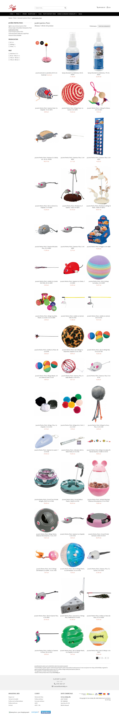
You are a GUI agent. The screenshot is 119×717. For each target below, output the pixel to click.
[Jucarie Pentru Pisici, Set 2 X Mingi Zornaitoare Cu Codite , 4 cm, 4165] (46, 555)
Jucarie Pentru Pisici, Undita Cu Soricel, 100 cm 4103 (72, 316)
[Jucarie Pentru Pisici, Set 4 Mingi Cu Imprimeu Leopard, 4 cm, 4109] (72, 336)
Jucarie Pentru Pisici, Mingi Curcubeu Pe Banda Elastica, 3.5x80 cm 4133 (98, 451)
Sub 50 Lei (12, 53)
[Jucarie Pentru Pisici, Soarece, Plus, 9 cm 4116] (99, 366)
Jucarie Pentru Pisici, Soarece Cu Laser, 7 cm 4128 (46, 451)
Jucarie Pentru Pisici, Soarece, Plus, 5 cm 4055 (98, 158)
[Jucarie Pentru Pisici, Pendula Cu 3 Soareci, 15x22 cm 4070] (72, 185)
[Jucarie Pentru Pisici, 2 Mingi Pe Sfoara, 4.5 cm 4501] (99, 94)
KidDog (12, 44)
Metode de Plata (39, 697)
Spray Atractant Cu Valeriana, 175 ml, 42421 (99, 73)
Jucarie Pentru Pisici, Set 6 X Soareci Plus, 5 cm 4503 (46, 616)
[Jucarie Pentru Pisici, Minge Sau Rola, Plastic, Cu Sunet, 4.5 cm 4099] (46, 302)
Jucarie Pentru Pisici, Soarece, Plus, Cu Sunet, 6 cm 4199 (99, 569)
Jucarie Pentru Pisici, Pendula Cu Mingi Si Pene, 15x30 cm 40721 (99, 206)
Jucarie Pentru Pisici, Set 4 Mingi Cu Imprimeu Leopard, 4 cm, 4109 (72, 350)
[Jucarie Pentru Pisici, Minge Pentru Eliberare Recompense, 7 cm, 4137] (46, 520)
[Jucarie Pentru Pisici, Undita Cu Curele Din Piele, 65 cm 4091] (46, 267)
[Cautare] (65, 7)
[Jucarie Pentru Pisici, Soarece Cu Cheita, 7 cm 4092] (72, 267)
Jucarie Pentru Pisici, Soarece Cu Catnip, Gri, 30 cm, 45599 (46, 158)
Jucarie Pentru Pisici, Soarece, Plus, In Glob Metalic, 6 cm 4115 (72, 376)
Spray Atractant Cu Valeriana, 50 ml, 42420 (72, 73)
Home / (11, 18)
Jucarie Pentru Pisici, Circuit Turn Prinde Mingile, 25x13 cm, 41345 (46, 500)
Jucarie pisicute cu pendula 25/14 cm (46, 73)
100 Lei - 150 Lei (14, 57)
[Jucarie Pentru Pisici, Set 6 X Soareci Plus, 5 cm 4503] (46, 595)
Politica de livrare (13, 703)
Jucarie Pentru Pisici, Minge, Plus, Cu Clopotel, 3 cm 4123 (46, 426)
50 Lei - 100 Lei (14, 55)
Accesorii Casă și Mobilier (15, 35)
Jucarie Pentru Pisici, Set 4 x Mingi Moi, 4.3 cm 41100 (98, 350)
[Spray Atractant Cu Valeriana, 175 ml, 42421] (99, 51)
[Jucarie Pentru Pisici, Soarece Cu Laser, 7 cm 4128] (46, 441)
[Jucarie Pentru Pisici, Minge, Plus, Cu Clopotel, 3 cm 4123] (46, 404)
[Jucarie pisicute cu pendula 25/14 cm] (46, 51)
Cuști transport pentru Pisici (16, 31)
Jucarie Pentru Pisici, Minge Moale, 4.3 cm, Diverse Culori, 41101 (46, 376)
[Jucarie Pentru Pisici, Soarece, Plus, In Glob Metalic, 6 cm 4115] (72, 366)
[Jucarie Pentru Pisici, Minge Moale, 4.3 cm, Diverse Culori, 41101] (46, 366)
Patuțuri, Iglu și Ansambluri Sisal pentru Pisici (20, 28)
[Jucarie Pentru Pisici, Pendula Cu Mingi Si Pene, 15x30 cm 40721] (99, 185)
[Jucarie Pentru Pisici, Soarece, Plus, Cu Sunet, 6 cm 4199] (99, 554)
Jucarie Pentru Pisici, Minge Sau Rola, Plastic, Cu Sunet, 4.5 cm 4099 (46, 316)
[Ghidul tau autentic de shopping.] (35, 712)
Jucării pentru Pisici (13, 30)
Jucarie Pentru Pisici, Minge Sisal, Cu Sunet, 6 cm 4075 (72, 109)
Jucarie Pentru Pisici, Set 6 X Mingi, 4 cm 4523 (98, 651)
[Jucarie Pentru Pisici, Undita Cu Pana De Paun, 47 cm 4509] (99, 595)
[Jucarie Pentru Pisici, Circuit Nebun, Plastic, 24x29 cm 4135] (72, 478)
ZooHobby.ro (56, 672)
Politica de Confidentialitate (16, 701)
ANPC (36, 703)
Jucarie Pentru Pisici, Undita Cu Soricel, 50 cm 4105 (98, 316)
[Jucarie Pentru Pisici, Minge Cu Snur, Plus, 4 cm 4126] (99, 404)
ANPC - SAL (37, 705)
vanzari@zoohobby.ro (60, 686)
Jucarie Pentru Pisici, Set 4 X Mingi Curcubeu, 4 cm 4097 (99, 282)
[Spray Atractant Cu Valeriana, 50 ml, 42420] (72, 51)
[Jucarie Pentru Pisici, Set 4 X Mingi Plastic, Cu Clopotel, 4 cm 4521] (72, 636)
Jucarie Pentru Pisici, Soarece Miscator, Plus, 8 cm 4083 (46, 247)
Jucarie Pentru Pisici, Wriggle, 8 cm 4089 (98, 246)
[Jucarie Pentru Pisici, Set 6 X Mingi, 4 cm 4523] (99, 636)
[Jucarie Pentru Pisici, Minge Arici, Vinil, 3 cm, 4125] (72, 404)
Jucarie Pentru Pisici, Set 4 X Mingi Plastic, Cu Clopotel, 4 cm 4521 (72, 651)
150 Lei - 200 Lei (14, 60)
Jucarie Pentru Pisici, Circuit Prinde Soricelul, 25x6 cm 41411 (99, 535)
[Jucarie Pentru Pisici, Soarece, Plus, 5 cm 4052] (72, 136)
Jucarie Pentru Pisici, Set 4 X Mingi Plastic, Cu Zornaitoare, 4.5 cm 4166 (72, 569)
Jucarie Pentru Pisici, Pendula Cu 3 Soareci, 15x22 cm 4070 (73, 206)
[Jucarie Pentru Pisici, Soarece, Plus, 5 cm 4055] (99, 136)
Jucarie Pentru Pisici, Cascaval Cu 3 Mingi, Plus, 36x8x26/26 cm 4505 (72, 616)
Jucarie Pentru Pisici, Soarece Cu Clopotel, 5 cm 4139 (72, 535)
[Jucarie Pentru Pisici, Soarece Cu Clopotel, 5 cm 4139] (72, 520)
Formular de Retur (39, 701)
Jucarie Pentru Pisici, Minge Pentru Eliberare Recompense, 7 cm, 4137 (46, 535)
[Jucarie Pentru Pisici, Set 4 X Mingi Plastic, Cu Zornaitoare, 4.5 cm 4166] (72, 555)
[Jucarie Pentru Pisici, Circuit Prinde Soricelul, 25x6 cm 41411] (99, 520)
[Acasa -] (17, 8)
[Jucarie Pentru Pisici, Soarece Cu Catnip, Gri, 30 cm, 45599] (46, 136)
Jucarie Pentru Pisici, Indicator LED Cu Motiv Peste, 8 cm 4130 (73, 451)
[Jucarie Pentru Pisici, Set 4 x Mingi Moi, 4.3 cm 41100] (99, 336)
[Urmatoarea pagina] (108, 658)
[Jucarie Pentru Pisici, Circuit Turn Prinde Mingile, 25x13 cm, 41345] (46, 478)
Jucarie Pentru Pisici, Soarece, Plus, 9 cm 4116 (98, 376)
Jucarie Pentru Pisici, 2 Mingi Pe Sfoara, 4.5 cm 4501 (98, 109)
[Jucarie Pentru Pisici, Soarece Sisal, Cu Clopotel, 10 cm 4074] (46, 93)
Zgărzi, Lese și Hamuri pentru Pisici (17, 26)
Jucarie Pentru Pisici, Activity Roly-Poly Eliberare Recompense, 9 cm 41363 (99, 500)
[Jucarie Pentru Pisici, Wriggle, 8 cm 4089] (99, 229)
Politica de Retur (39, 699)
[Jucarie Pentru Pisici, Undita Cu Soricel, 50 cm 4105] (99, 302)
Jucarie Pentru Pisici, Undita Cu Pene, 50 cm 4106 (46, 350)
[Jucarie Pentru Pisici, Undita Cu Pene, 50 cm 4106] (46, 336)
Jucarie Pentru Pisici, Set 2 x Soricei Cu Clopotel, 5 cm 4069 (46, 206)
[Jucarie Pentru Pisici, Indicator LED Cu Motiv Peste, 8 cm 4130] (72, 441)
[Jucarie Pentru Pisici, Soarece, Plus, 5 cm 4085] (72, 229)
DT (10, 42)
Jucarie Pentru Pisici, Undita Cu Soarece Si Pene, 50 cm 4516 (46, 651)
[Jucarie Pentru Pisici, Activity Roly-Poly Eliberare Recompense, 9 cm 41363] (99, 478)
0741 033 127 (60, 684)
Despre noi (11, 697)
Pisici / (15, 18)
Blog (80, 14)
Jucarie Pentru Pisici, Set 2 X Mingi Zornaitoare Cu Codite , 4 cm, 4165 (46, 569)
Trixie (11, 46)
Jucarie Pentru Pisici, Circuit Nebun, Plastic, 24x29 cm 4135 (72, 500)
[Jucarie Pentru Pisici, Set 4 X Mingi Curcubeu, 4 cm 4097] (99, 267)
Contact (11, 705)
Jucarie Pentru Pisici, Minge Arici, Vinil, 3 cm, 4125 (72, 426)
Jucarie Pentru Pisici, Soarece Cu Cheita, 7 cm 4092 (72, 282)
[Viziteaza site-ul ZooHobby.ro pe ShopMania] (46, 712)
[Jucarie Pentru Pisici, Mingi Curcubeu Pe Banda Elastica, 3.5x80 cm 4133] (99, 441)
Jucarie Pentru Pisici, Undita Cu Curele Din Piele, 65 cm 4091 (46, 282)
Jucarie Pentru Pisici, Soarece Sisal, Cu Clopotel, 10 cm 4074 (46, 109)
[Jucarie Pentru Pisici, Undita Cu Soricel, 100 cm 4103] (72, 302)
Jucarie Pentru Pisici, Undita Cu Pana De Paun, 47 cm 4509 (98, 616)
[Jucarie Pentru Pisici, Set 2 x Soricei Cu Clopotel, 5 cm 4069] (46, 185)
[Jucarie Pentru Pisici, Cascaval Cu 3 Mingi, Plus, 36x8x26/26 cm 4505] (72, 595)
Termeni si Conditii (13, 699)
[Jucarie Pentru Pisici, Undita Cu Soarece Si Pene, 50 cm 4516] (46, 636)
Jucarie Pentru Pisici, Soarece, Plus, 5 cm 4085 (72, 247)
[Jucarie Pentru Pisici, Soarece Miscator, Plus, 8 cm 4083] (46, 230)
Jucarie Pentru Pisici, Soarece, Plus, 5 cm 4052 (72, 158)
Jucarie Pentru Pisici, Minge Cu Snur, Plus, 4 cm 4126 (98, 426)
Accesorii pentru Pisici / (25, 18)
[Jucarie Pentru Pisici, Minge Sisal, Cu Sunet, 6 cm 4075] (72, 94)
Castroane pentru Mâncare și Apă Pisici (19, 33)
